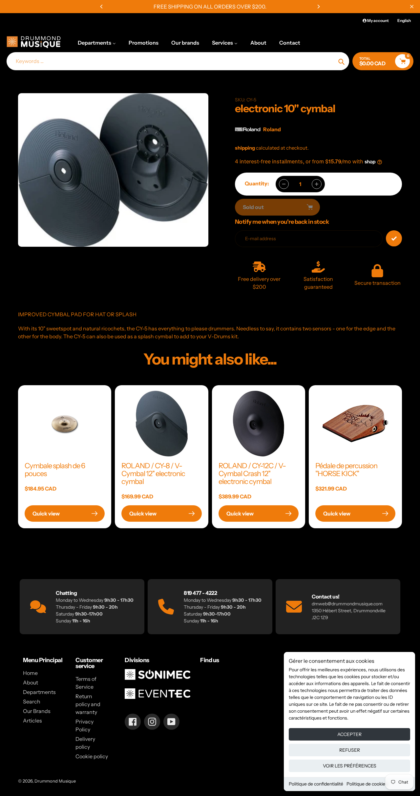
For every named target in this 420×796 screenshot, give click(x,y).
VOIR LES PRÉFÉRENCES (349, 766)
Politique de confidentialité (316, 784)
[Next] (318, 6)
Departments (39, 692)
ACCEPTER (349, 734)
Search (31, 701)
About (30, 682)
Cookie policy (91, 756)
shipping (245, 148)
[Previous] (101, 6)
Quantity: (257, 183)
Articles (32, 720)
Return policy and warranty (87, 704)
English (404, 20)
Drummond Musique (55, 781)
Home (30, 673)
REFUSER (349, 750)
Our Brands (37, 711)
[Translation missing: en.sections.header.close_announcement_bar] (412, 6)
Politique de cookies (367, 784)
